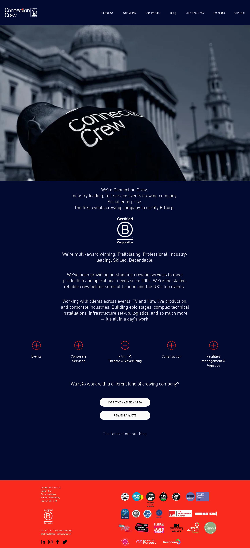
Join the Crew (195, 12)
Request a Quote (125, 415)
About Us (107, 12)
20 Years (219, 12)
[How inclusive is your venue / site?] (171, 442)
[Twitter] (64, 542)
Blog (173, 12)
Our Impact (153, 12)
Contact (239, 12)
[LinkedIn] (43, 542)
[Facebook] (57, 542)
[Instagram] (50, 542)
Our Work (129, 12)
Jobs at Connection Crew (125, 402)
